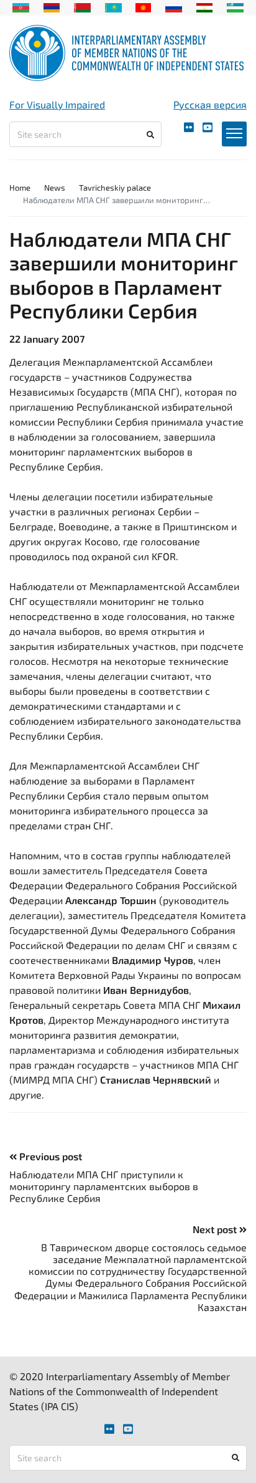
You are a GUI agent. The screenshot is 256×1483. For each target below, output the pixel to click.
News (54, 188)
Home (19, 188)
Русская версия (210, 104)
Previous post (49, 1156)
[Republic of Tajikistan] (204, 6)
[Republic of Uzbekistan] (235, 6)
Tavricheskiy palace (115, 188)
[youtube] (208, 127)
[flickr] (189, 127)
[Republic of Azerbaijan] (20, 6)
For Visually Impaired (57, 104)
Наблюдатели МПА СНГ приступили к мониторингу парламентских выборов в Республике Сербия (103, 1186)
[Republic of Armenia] (51, 6)
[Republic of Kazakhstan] (113, 6)
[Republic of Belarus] (82, 6)
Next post (216, 1229)
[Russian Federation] (173, 6)
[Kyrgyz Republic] (143, 6)
